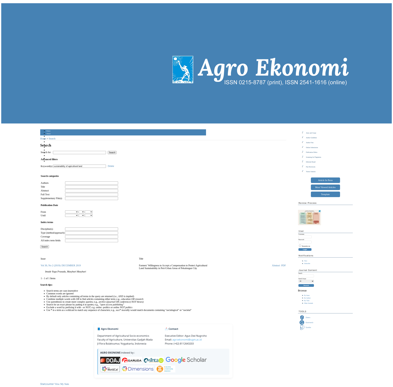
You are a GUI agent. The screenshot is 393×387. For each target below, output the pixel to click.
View (305, 261)
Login (48, 136)
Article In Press (325, 180)
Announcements (51, 150)
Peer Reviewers (310, 167)
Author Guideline (311, 138)
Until (43, 215)
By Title (306, 300)
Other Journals (308, 303)
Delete (111, 166)
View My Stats (61, 384)
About (48, 134)
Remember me (306, 246)
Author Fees (309, 142)
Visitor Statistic (311, 171)
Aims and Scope (311, 133)
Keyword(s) (46, 166)
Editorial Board (310, 162)
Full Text (45, 194)
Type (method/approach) (52, 232)
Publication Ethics (311, 152)
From (43, 212)
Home (48, 131)
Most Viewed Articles (325, 187)
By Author (307, 298)
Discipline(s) (47, 229)
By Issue (306, 295)
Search (48, 142)
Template (325, 194)
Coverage (45, 236)
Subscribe (307, 263)
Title (43, 186)
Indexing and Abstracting (55, 156)
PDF (283, 265)
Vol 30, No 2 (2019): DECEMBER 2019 (61, 265)
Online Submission (312, 147)
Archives (49, 147)
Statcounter (47, 383)
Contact (49, 161)
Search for (46, 152)
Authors (45, 183)
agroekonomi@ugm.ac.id (187, 339)
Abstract (45, 190)
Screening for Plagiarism (313, 157)
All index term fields (50, 240)
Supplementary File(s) (51, 198)
